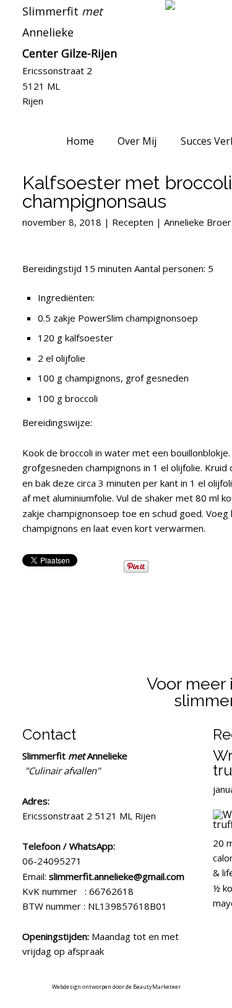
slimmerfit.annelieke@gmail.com (116, 876)
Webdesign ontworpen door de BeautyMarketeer (116, 987)
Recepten (132, 222)
